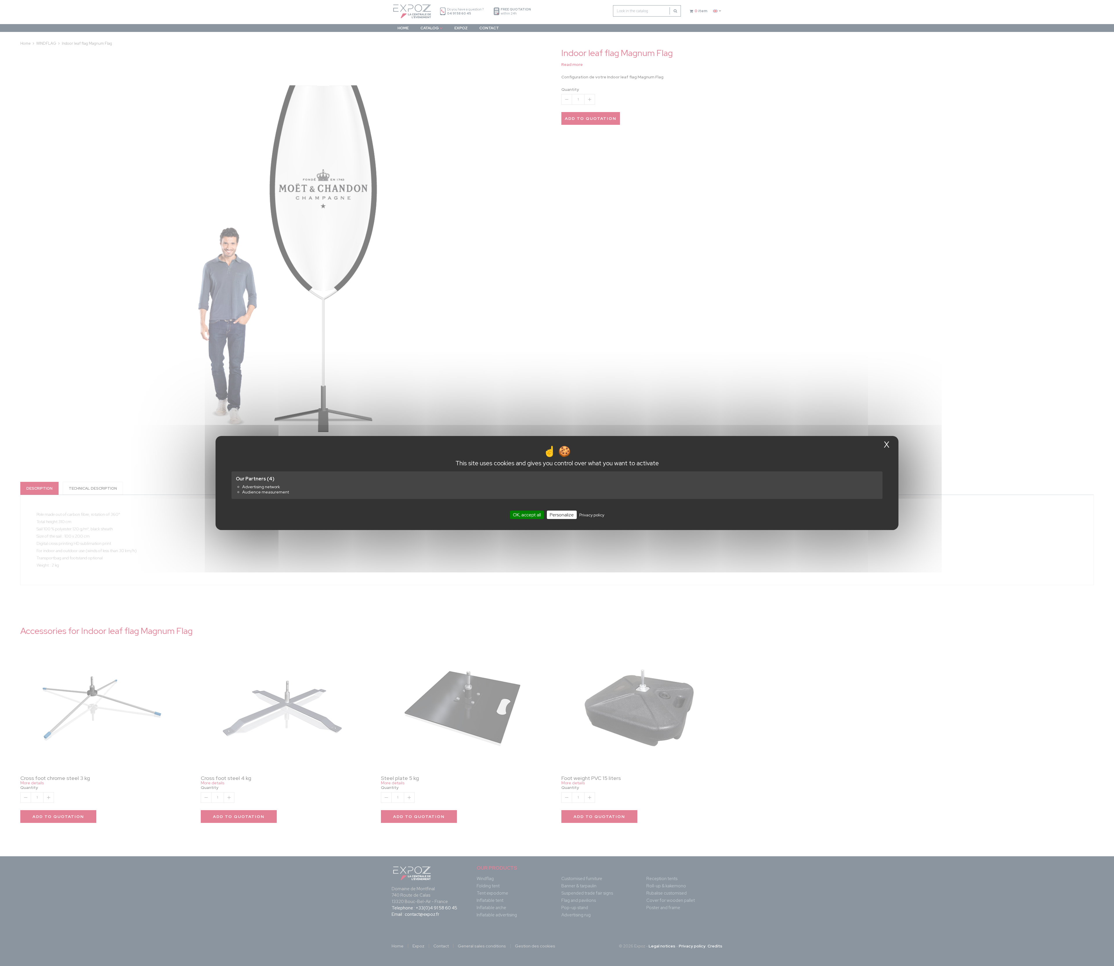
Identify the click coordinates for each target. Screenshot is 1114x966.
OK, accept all (527, 515)
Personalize (562, 515)
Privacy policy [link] (591, 515)
